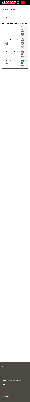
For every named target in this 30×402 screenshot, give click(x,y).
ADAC (6, 382)
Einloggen (4, 391)
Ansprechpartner (6, 396)
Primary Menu (27, 2)
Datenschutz (5, 388)
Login (22, 2)
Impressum (4, 386)
